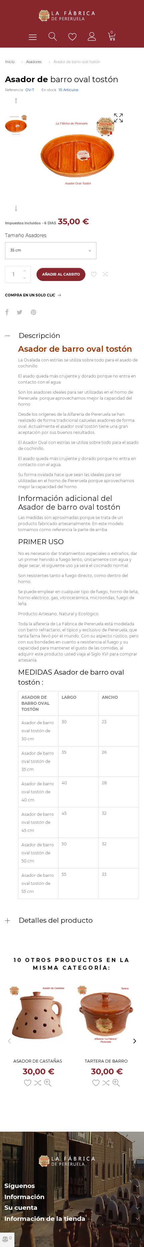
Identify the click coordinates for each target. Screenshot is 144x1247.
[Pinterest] (33, 312)
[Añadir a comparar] (105, 274)
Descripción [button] (39, 335)
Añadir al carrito (61, 274)
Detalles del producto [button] (56, 920)
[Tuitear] (20, 312)
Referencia (14, 90)
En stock (49, 90)
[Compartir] (7, 312)
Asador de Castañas (37, 1061)
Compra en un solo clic (30, 295)
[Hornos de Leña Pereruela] (72, 15)
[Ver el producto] (48, 1083)
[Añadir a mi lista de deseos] (94, 274)
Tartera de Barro (106, 1061)
